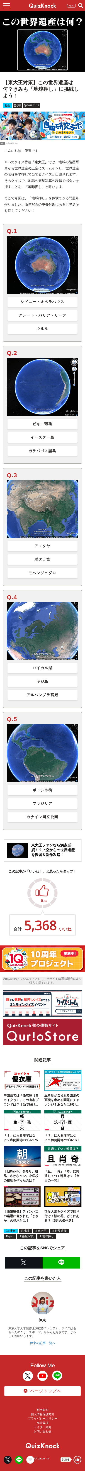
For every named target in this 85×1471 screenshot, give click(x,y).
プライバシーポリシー (42, 1418)
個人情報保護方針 (42, 1414)
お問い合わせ (42, 1431)
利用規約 (43, 1410)
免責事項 (43, 1423)
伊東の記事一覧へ (42, 1343)
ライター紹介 (42, 1427)
